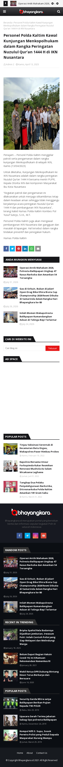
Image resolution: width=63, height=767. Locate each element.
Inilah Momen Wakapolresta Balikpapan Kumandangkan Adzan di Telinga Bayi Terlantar (38, 316)
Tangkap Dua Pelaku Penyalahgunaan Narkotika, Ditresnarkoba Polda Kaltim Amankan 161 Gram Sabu (36, 487)
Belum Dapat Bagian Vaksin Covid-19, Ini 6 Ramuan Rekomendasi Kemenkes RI (36, 658)
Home (20, 752)
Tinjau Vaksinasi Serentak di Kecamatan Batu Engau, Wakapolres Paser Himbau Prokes (39, 448)
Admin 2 (10, 64)
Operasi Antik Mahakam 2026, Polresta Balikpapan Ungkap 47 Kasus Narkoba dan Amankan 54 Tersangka (38, 273)
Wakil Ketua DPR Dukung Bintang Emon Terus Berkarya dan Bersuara (39, 675)
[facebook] (19, 535)
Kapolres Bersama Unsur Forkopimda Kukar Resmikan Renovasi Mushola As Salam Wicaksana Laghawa (36, 467)
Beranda (8, 22)
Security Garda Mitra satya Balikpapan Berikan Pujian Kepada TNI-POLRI (35, 702)
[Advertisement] (31, 397)
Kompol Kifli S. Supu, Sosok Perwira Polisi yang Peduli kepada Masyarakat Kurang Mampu (39, 735)
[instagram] (35, 535)
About (30, 752)
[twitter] (27, 535)
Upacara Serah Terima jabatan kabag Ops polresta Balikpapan (38, 718)
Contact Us (41, 752)
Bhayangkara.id (26, 760)
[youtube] (43, 535)
